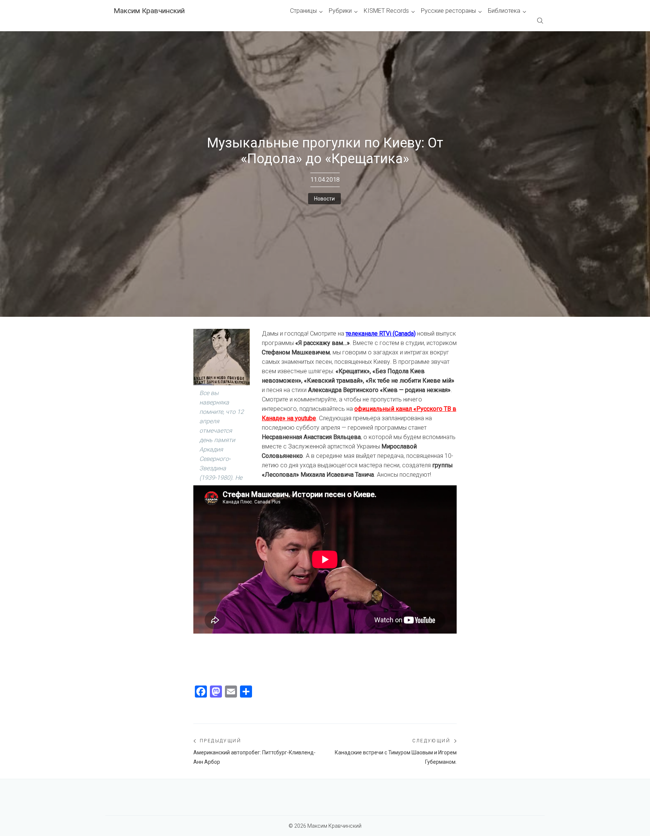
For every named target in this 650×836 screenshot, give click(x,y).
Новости (324, 199)
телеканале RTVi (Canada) (381, 333)
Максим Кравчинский (149, 10)
